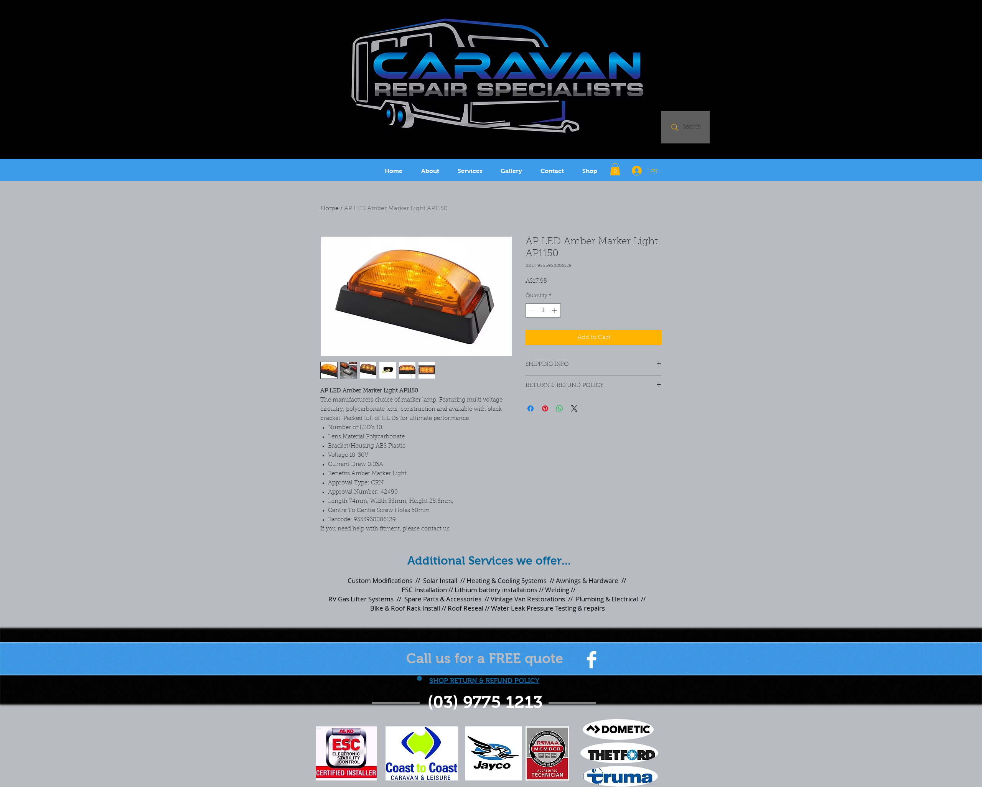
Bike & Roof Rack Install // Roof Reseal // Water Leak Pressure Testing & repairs (487, 608)
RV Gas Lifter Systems (361, 598)
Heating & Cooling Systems (506, 580)
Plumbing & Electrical (606, 598)
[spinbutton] (543, 310)
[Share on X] (574, 408)
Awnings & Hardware (587, 580)
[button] (615, 169)
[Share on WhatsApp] (559, 408)
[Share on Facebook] (530, 408)
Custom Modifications (380, 580)
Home (329, 209)
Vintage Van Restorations (528, 598)
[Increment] (555, 310)
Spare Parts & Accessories (442, 598)
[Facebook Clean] (591, 659)
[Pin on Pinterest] (545, 408)
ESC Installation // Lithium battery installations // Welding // (487, 589)
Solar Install (440, 580)
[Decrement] (531, 310)
